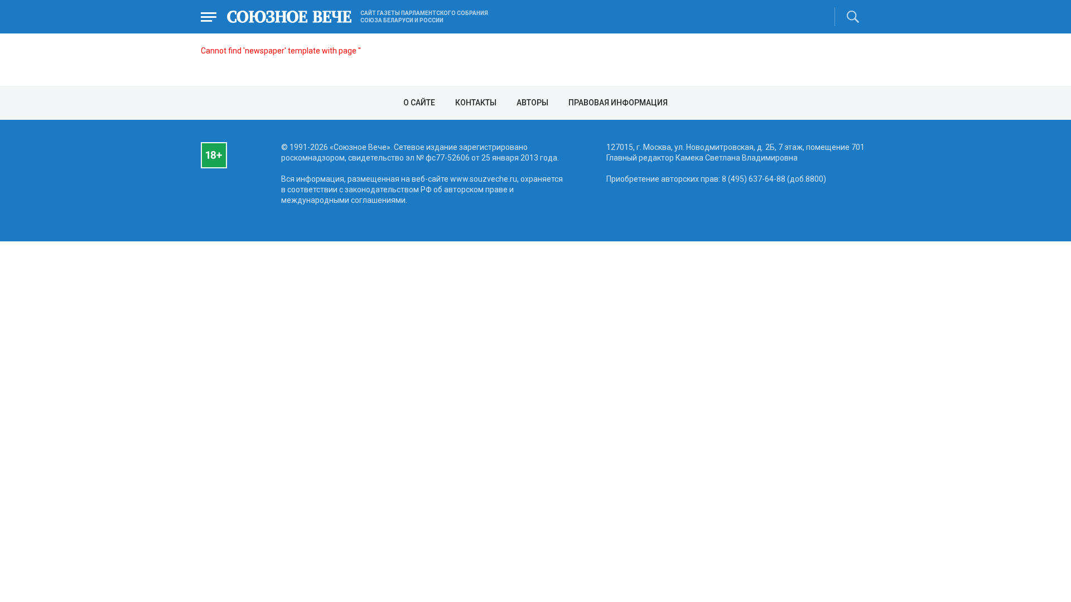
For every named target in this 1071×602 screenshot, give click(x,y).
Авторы (532, 102)
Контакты (475, 102)
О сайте (419, 102)
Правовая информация (618, 102)
